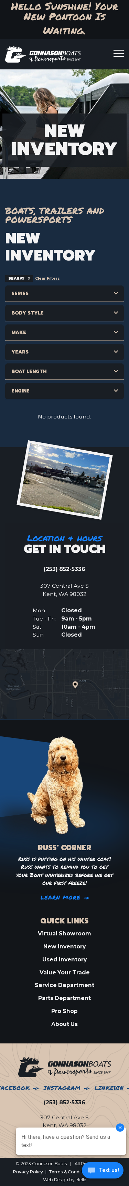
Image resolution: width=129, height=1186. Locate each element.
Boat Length (29, 371)
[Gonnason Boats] (64, 1067)
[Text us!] (102, 1172)
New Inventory (64, 946)
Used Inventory (64, 959)
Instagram (62, 1088)
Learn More (61, 897)
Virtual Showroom (64, 933)
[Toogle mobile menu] (119, 53)
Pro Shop (64, 1011)
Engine (20, 391)
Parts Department (64, 998)
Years (20, 352)
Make (18, 332)
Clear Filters (47, 278)
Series (20, 293)
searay (16, 278)
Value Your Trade (65, 972)
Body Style (27, 313)
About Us (64, 1024)
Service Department (64, 985)
